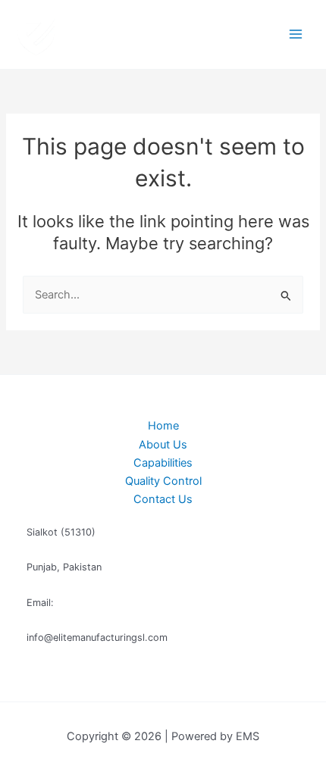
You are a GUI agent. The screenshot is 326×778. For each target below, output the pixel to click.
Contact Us (163, 499)
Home (163, 426)
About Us (163, 444)
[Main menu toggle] (296, 34)
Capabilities (163, 463)
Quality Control (163, 481)
